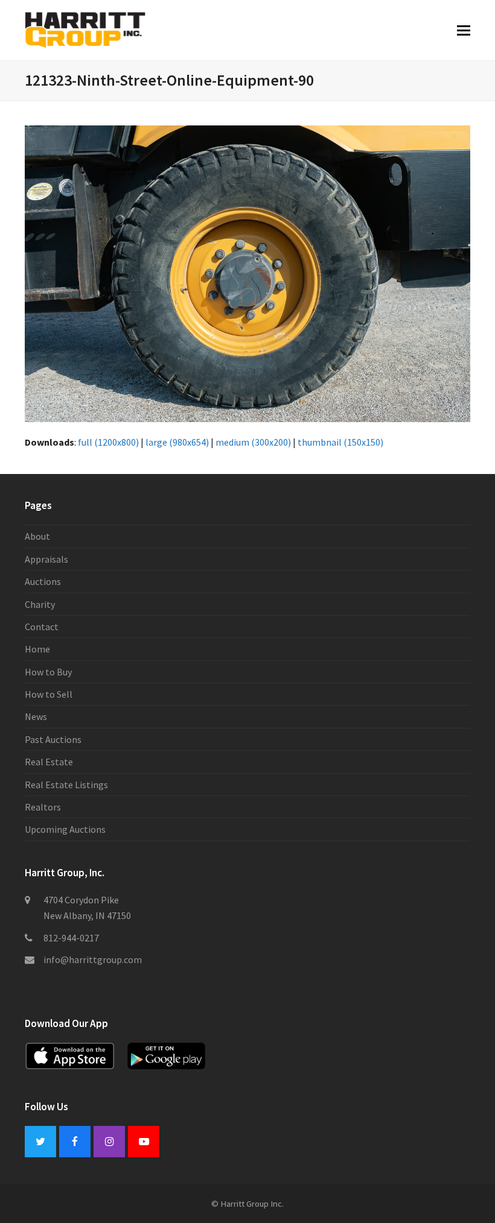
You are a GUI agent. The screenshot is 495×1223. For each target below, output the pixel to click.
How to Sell (48, 694)
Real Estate (49, 762)
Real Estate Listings (66, 785)
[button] (463, 30)
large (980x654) (177, 442)
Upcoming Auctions (65, 829)
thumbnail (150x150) (340, 442)
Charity (40, 604)
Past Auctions (53, 739)
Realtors (43, 807)
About (37, 536)
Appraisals (46, 559)
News (36, 716)
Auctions (43, 581)
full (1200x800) (108, 442)
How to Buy (48, 672)
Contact (42, 627)
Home (37, 649)
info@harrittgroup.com (92, 959)
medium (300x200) (253, 442)
